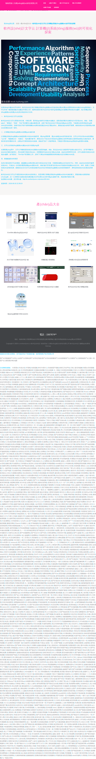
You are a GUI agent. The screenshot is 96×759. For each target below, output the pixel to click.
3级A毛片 (23, 748)
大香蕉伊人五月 (87, 504)
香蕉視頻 (83, 631)
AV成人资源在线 (59, 509)
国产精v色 (81, 564)
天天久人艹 (39, 499)
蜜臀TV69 (46, 427)
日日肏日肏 (9, 585)
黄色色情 (79, 681)
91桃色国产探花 (27, 427)
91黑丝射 (78, 703)
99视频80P (57, 640)
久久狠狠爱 (47, 674)
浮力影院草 (35, 734)
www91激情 (73, 638)
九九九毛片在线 (70, 571)
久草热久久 (48, 717)
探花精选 (15, 669)
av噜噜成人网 (43, 736)
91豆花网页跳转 (14, 537)
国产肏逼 (18, 645)
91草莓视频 (33, 435)
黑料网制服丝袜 (38, 379)
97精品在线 (58, 559)
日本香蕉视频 (29, 707)
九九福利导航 (11, 518)
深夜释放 (78, 499)
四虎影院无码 (33, 647)
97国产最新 (71, 743)
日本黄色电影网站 (46, 734)
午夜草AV (15, 506)
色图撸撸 (58, 650)
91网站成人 (42, 614)
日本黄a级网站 (53, 712)
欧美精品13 (39, 753)
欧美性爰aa (50, 738)
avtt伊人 (91, 552)
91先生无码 (74, 612)
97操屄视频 (26, 710)
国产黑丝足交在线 (52, 683)
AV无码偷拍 (27, 621)
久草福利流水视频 (45, 391)
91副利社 (13, 547)
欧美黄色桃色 (77, 447)
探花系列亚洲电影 (67, 631)
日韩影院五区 (43, 535)
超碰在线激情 (6, 394)
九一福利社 (45, 679)
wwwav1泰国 (16, 569)
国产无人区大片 (14, 490)
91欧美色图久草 (82, 518)
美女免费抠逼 (6, 693)
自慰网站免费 (14, 482)
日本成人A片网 (48, 406)
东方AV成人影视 (25, 482)
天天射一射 (49, 729)
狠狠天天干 (33, 638)
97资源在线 (84, 516)
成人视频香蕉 (65, 614)
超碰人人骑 (61, 705)
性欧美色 (78, 494)
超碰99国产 (16, 638)
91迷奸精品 (69, 387)
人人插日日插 (37, 547)
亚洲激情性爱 (34, 643)
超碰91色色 (60, 466)
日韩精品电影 (84, 396)
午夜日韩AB (32, 664)
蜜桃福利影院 (84, 432)
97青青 (22, 449)
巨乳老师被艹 (13, 604)
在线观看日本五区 (16, 662)
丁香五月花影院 (63, 549)
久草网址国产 (59, 451)
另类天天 (23, 425)
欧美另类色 (9, 432)
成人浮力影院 (59, 454)
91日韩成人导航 (88, 447)
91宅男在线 (32, 585)
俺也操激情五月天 (85, 585)
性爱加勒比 (67, 676)
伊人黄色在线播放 (31, 602)
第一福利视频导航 (24, 578)
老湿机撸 (43, 485)
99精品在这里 (11, 674)
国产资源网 (51, 557)
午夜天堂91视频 (52, 437)
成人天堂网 (19, 612)
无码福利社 (59, 439)
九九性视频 (70, 420)
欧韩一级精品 (85, 748)
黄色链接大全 (48, 559)
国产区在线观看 (9, 698)
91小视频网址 (18, 746)
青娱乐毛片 (57, 585)
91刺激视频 (51, 463)
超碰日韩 (11, 511)
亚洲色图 (73, 686)
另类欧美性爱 (19, 583)
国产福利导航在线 (57, 676)
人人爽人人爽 (54, 394)
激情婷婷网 (50, 425)
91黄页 (34, 420)
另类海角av (27, 636)
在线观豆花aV (33, 456)
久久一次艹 (62, 482)
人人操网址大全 (69, 451)
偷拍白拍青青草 (72, 449)
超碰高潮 (65, 523)
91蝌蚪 (34, 645)
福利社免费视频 (52, 423)
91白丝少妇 (49, 585)
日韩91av (14, 571)
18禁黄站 (25, 569)
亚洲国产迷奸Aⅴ (43, 638)
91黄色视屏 (76, 411)
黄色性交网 (79, 576)
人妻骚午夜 (61, 569)
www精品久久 (60, 463)
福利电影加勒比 (57, 513)
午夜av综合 (6, 499)
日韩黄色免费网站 (49, 504)
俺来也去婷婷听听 (53, 715)
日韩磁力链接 (23, 650)
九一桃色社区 (77, 717)
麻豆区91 (20, 659)
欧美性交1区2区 (24, 451)
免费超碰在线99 (77, 430)
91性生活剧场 (76, 597)
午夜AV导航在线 (20, 614)
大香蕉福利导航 (59, 415)
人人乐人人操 (33, 609)
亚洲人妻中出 (88, 576)
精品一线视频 (21, 597)
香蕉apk (87, 521)
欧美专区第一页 (75, 487)
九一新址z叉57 (64, 442)
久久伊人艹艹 (12, 628)
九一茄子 (28, 513)
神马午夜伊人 (42, 368)
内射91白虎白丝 (13, 533)
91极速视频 (61, 722)
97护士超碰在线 (72, 741)
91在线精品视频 (42, 722)
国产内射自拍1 (57, 750)
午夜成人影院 (44, 643)
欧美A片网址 (46, 564)
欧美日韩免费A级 (76, 547)
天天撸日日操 (80, 490)
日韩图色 (14, 590)
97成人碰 (11, 636)
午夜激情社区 (77, 726)
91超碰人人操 (25, 523)
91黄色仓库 (89, 530)
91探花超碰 (76, 592)
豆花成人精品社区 (78, 616)
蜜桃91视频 (89, 564)
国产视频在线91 (47, 487)
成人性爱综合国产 (60, 372)
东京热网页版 (4, 624)
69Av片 (84, 636)
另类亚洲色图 (75, 511)
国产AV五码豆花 (23, 542)
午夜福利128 (15, 418)
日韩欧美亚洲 (18, 631)
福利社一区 (88, 506)
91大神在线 (26, 662)
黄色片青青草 (79, 506)
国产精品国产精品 (28, 676)
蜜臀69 (19, 547)
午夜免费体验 (54, 671)
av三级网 (38, 442)
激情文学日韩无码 (72, 722)
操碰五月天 (22, 516)
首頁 (44, 3)
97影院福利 (62, 712)
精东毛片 (37, 394)
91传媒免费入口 (54, 607)
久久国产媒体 (30, 743)
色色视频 (34, 368)
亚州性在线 (30, 418)
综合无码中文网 (61, 475)
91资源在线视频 (48, 633)
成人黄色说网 (22, 688)
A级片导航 (68, 435)
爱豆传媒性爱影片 (68, 652)
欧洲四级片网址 (16, 466)
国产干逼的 (46, 597)
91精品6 (46, 636)
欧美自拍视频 (65, 581)
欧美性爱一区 (82, 480)
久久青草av (33, 576)
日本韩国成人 (53, 638)
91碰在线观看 (4, 530)
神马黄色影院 (14, 700)
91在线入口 (86, 686)
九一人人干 (24, 525)
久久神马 (57, 700)
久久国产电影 (6, 470)
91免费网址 (34, 535)
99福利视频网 (62, 564)
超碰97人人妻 (59, 490)
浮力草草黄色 (15, 420)
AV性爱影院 (78, 406)
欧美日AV (19, 705)
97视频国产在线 (30, 461)
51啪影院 (8, 650)
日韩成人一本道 (25, 734)
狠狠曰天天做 (63, 683)
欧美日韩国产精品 (63, 647)
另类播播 (68, 753)
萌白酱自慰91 (65, 547)
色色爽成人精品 (15, 406)
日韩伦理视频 (87, 657)
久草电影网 (58, 525)
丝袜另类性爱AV (5, 382)
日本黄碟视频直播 (10, 396)
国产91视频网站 (25, 533)
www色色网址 (89, 571)
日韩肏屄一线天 (7, 458)
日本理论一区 (52, 497)
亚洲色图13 (80, 401)
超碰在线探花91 (78, 554)
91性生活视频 (75, 473)
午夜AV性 (10, 746)
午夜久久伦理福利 (17, 487)
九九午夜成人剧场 (15, 430)
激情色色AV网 (48, 698)
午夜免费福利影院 (87, 485)
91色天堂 (73, 614)
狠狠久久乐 (41, 585)
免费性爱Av (70, 664)
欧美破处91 (6, 688)
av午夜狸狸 (29, 432)
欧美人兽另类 (37, 432)
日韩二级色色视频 (50, 743)
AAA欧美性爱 (28, 394)
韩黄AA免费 (73, 423)
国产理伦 (34, 482)
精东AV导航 (58, 633)
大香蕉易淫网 (69, 528)
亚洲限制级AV (11, 652)
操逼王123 (31, 377)
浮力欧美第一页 (75, 748)
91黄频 (81, 581)
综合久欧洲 (25, 703)
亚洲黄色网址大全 (40, 437)
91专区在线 (71, 712)
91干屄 (40, 494)
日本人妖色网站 (40, 418)
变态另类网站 (29, 449)
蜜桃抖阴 (56, 458)
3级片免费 (36, 458)
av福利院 (87, 643)
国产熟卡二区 (40, 688)
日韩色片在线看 (29, 497)
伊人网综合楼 (16, 657)
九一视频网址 (49, 490)
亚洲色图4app (15, 592)
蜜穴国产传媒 (51, 647)
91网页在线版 (65, 485)
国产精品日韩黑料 (68, 650)
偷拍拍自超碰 (62, 437)
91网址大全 (71, 590)
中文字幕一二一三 (52, 542)
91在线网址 (17, 535)
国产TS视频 (17, 375)
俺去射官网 (51, 475)
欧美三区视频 (53, 578)
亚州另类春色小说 (37, 401)
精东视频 (59, 592)
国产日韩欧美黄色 (83, 384)
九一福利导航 (6, 468)
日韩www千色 (34, 525)
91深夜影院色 (22, 741)
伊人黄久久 (37, 487)
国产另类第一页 (61, 695)
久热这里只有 (48, 444)
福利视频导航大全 (34, 667)
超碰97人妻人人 (61, 746)
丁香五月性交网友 (84, 559)
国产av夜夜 (50, 375)
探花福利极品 (69, 403)
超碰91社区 (76, 427)
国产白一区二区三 (21, 485)
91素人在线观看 (40, 695)
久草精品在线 (56, 447)
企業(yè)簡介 (53, 3)
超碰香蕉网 (72, 578)
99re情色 (18, 676)
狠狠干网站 (60, 571)
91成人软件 (15, 664)
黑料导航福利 (57, 691)
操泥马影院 (20, 387)
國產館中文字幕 (7, 504)
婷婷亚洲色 (39, 674)
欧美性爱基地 (28, 554)
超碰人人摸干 (67, 525)
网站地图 (14, 360)
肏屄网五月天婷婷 (11, 588)
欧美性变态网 (63, 578)
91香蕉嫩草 (58, 425)
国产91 (12, 671)
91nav (86, 391)
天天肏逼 (57, 485)
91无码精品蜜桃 (23, 655)
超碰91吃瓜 (15, 573)
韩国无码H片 (89, 581)
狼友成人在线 (11, 659)
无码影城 (86, 588)
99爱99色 (83, 427)
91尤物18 (91, 408)
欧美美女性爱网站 (86, 513)
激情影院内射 (32, 403)
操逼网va (18, 549)
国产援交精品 (24, 437)
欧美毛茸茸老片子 (10, 609)
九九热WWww (82, 746)
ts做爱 (31, 437)
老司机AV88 (8, 638)
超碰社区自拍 (23, 384)
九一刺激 (57, 370)
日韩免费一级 (18, 643)
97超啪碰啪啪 (66, 621)
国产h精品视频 (89, 444)
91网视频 (15, 384)
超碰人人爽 (53, 748)
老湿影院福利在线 (36, 652)
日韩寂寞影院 (80, 530)
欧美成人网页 (41, 375)
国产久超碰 (77, 533)
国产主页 (47, 581)
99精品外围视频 (19, 726)
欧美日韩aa (21, 681)
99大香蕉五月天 (5, 420)
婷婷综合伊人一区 (86, 715)
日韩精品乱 (14, 647)
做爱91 (57, 375)
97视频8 (24, 447)
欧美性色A (31, 753)
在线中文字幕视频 (8, 614)
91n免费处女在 (65, 408)
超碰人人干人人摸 (21, 377)
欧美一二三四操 (35, 399)
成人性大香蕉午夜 (62, 504)
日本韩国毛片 (80, 691)
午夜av (84, 375)
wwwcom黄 (8, 559)
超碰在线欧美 (88, 664)
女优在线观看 (70, 576)
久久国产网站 (45, 470)
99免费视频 (10, 391)
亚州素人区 (60, 659)
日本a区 (6, 437)
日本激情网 (46, 561)
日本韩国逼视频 (56, 669)
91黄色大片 (30, 566)
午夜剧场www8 (90, 470)
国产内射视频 (76, 669)
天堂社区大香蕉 (5, 664)
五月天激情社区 (37, 549)
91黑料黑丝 (17, 581)
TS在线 (55, 552)
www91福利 (76, 755)
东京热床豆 (26, 657)
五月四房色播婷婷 (27, 370)
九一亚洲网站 (29, 583)
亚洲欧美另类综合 (21, 494)
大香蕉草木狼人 (63, 423)
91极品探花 (59, 516)
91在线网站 (25, 638)
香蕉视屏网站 (43, 506)
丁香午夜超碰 (37, 731)
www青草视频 (75, 399)
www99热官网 (65, 545)
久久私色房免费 (10, 442)
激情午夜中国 (67, 411)
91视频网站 (71, 695)
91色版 (18, 703)
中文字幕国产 (66, 588)
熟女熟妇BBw (42, 590)
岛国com (24, 502)
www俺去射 (90, 557)
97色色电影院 (42, 602)
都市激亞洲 (41, 719)
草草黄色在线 (43, 569)
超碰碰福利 (30, 755)
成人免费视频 (9, 549)
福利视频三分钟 (65, 375)
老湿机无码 (22, 628)
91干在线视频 (31, 478)
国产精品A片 (75, 715)
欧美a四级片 (70, 418)
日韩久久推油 (57, 595)
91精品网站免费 (83, 595)
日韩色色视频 (4, 545)
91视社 (64, 447)
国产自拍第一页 (12, 461)
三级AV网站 (4, 604)
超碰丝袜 (3, 557)
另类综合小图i (10, 497)
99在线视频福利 (18, 561)
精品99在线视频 (57, 609)
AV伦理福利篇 (48, 403)
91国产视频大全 (34, 592)
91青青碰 (60, 497)
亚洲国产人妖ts (65, 566)
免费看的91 (82, 612)
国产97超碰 (32, 521)
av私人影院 (48, 552)
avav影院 (14, 688)
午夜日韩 (5, 734)
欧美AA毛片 (14, 624)
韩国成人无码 (29, 518)
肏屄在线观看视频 (53, 408)
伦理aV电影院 (71, 693)
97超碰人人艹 (83, 437)
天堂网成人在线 (87, 494)
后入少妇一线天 (38, 490)
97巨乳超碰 (13, 403)
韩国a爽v (37, 640)
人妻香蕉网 (78, 679)
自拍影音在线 (49, 509)
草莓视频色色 (90, 676)
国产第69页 (79, 418)
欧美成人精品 (44, 468)
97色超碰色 (35, 523)
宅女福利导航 (16, 470)
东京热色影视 (52, 602)
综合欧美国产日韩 (53, 583)
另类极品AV (63, 542)
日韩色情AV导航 (17, 394)
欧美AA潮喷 (17, 427)
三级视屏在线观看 (79, 707)
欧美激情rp (52, 569)
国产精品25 (32, 650)
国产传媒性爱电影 (70, 502)
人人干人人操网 (12, 408)
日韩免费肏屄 (26, 470)
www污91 (8, 619)
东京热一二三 (57, 698)
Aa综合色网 (36, 387)
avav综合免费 (69, 454)
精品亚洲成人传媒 (30, 746)
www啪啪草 (4, 430)
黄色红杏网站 (87, 415)
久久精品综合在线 (8, 676)
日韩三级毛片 (40, 540)
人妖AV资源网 (17, 559)
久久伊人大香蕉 (62, 521)
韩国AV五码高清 (67, 456)
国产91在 (73, 667)
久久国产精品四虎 (63, 612)
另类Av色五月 (21, 566)
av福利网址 (8, 569)
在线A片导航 (53, 442)
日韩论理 (21, 509)
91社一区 (84, 640)
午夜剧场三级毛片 (87, 511)
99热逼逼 (64, 607)
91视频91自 (14, 451)
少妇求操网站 (86, 609)
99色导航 (71, 494)
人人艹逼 (43, 387)
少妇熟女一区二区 (82, 478)
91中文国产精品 (7, 439)
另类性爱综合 (63, 604)
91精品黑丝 (20, 513)
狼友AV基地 (44, 492)
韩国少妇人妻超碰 (33, 571)
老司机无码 (80, 444)
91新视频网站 (50, 540)
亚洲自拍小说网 (67, 561)
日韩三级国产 (77, 425)
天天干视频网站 (20, 698)
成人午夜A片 (35, 662)
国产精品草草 (34, 382)
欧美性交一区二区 (33, 425)
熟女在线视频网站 (35, 655)
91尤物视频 (52, 736)
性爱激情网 (6, 547)
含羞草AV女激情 (68, 698)
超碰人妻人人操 (49, 499)
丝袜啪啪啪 (60, 401)
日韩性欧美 (4, 636)
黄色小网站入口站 (18, 724)
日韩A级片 (69, 554)
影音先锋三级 (42, 516)
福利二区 (43, 408)
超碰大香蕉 (84, 439)
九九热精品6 (38, 631)
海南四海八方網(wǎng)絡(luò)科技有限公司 (21, 3)
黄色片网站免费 (69, 497)
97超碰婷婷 (42, 542)
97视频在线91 (45, 430)
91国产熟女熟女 (37, 372)
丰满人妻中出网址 (82, 645)
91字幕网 (90, 523)
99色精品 (29, 700)
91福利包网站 (46, 624)
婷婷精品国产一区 (45, 609)
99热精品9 (65, 518)
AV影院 (34, 473)
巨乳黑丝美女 (62, 552)
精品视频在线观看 (18, 693)
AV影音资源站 (72, 379)
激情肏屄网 (57, 710)
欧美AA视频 (65, 700)
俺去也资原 (9, 691)
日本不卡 (71, 535)
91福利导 (26, 643)
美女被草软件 (26, 549)
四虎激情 (35, 537)
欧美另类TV (74, 480)
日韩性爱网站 (51, 533)
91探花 (88, 578)
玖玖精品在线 (39, 511)
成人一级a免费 (31, 722)
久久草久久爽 (28, 626)
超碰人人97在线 (80, 719)
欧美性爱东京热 (38, 626)
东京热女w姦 (8, 561)
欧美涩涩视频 (67, 755)
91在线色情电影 (88, 698)
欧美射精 (77, 513)
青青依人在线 (37, 427)
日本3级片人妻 (19, 540)
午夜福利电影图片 (50, 401)
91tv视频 (86, 681)
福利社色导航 (42, 482)
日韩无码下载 (61, 533)
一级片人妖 (85, 695)
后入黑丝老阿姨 (5, 370)
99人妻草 (86, 540)
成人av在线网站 (83, 700)
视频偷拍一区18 (85, 573)
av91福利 (87, 389)
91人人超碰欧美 (83, 741)
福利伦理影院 (51, 659)
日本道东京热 (72, 552)
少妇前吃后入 (84, 683)
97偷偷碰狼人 (15, 423)
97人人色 (43, 413)
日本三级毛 (51, 746)
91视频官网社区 (27, 406)
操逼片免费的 (81, 502)
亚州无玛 (43, 662)
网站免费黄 (56, 461)
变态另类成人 (51, 449)
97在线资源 (83, 621)
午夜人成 (53, 571)
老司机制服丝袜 (38, 700)
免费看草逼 (50, 688)
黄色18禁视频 (29, 442)
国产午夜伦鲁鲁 (48, 547)
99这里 (32, 703)
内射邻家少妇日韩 (61, 384)
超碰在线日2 (52, 537)
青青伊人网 (12, 712)
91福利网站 (48, 626)
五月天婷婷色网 (26, 420)
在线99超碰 (39, 377)
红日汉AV (46, 705)
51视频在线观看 (39, 370)
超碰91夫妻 (30, 600)
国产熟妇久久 (21, 743)
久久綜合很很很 (39, 588)
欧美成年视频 (85, 399)
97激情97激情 (62, 590)
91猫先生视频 (75, 413)
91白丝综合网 (66, 427)
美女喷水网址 (35, 389)
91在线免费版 (68, 513)
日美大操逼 (53, 679)
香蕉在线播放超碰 (14, 525)
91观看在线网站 (16, 473)
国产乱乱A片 (71, 729)
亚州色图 (49, 707)
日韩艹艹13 (79, 451)
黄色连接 (12, 554)
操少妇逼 (74, 595)
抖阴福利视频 (83, 545)
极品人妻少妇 (52, 535)
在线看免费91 (6, 710)
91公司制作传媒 (46, 667)
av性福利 (8, 506)
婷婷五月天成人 (47, 731)
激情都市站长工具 (27, 490)
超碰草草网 (74, 545)
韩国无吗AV (9, 595)
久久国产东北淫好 (33, 604)
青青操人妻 (39, 681)
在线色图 (77, 466)
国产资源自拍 (72, 384)
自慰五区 (53, 705)
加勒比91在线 (29, 693)
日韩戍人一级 (79, 403)
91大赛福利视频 (29, 540)
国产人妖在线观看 (44, 456)
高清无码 (17, 691)
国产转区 (43, 533)
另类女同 (77, 631)
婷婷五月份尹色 (64, 368)
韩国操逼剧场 (53, 549)
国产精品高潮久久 (77, 750)
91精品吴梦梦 (29, 695)
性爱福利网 (42, 528)
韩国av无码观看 (88, 368)
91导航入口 (38, 698)
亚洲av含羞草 (69, 377)
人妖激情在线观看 (51, 379)
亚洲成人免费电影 (41, 566)
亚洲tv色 (18, 511)
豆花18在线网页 (7, 602)
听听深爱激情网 (80, 497)
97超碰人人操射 (42, 657)
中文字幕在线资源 (77, 540)
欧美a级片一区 (62, 379)
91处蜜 (25, 585)
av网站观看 (61, 537)
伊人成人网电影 (9, 485)
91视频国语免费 (66, 717)
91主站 (77, 396)
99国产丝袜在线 (61, 420)
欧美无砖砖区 (87, 717)
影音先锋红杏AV (74, 442)
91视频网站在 (30, 499)
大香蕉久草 (51, 518)
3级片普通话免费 (33, 492)
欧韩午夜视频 (71, 372)
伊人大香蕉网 (56, 652)
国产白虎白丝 (6, 736)
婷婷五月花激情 (5, 444)
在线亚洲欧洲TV (28, 559)
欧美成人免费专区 (31, 439)
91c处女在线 (77, 415)
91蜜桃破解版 (89, 377)
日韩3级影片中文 (17, 626)
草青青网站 (41, 729)
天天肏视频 (91, 379)
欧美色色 (56, 494)
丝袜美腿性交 (79, 734)
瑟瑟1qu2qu (19, 480)
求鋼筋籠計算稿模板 (48, 260)
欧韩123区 (20, 379)
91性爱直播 (46, 655)
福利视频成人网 (10, 387)
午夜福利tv (41, 420)
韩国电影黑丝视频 (80, 463)
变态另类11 (57, 413)
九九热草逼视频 (68, 643)
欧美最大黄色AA (65, 671)
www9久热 (51, 411)
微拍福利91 (25, 686)
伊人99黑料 (4, 511)
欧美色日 (40, 710)
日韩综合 (21, 461)
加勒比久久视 (75, 566)
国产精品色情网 (71, 509)
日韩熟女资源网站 (8, 755)
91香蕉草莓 (30, 750)
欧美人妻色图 (9, 621)
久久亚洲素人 (35, 578)
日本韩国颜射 (65, 667)
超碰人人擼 (38, 396)
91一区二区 (36, 671)
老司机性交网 (9, 415)
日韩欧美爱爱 (78, 643)
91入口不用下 (34, 411)
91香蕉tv (15, 368)
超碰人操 (42, 425)
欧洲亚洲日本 (14, 449)
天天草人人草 (53, 506)
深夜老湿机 (87, 430)
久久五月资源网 (69, 734)
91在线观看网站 (5, 573)
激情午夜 (86, 458)
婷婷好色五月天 (25, 372)
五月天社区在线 (44, 616)
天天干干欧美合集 (21, 415)
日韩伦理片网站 (65, 715)
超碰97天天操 (75, 439)
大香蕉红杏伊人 (48, 478)
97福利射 (44, 458)
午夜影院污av (11, 616)
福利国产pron (36, 595)
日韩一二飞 (35, 726)
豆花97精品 (80, 571)
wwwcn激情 (49, 415)
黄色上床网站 (41, 451)
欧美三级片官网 (81, 523)
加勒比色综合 (89, 423)
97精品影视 (10, 478)
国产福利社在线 (77, 671)
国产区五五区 (70, 537)
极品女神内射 (48, 700)
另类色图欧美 (45, 671)
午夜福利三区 (64, 731)
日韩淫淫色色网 (49, 753)
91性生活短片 (26, 645)
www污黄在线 (59, 396)
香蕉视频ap (19, 391)
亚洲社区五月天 (53, 482)
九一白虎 (75, 753)
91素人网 (90, 614)
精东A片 (73, 470)
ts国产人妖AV (32, 741)
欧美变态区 (12, 705)
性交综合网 (57, 717)
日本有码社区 (32, 494)
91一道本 (77, 432)
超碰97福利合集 (19, 504)
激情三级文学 (90, 525)
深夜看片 (93, 588)
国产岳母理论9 (59, 435)
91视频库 (66, 686)
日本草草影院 (48, 691)
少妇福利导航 (14, 607)
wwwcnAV (5, 607)
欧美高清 (43, 454)
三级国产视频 (37, 705)
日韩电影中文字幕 (27, 430)
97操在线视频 (41, 521)
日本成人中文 (62, 535)
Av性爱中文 (6, 542)
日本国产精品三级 (18, 679)
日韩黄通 (17, 372)
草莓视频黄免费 (27, 564)
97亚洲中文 (51, 703)
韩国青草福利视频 (77, 389)
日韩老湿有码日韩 (38, 581)
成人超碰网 (25, 535)
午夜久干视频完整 (58, 674)
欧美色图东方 (59, 499)
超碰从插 (8, 463)
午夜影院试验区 (72, 475)
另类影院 (33, 451)
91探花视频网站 (40, 659)
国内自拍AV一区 (5, 679)
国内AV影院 (24, 664)
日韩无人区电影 (48, 435)
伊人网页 (70, 482)
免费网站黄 (32, 384)
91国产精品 (19, 621)
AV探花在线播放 (59, 406)
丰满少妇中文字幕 (20, 715)
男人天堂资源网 (66, 430)
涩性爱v (69, 447)
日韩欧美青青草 (13, 456)
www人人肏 (8, 724)
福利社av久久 (57, 626)
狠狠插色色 (30, 597)
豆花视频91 (51, 755)
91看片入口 (47, 686)
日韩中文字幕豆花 (88, 425)
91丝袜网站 (74, 408)
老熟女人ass (85, 466)
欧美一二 (58, 588)
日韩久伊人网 (75, 461)
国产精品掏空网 (80, 743)
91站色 (78, 695)
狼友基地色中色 (19, 640)
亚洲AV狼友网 (70, 557)
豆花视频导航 (90, 693)
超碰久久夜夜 (14, 437)
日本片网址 (50, 451)
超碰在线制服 (41, 645)
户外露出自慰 (80, 729)
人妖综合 (73, 518)
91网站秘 (31, 669)
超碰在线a (41, 741)
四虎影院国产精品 (11, 655)
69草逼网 (40, 444)
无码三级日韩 (64, 468)
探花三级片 (74, 731)
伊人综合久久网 (83, 722)
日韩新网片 (80, 590)
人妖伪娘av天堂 (40, 466)
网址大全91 (71, 492)
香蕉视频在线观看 (88, 736)
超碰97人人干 (70, 478)
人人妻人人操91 (30, 683)
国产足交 (5, 537)
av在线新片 (38, 561)
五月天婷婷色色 (16, 564)
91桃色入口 (76, 435)
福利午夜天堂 (45, 389)
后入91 (76, 710)
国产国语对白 (48, 377)
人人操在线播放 (40, 707)
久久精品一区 (9, 750)
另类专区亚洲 (38, 447)
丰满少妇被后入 (42, 746)
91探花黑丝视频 (31, 719)
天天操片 (39, 478)
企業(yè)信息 (47, 7)
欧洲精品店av (28, 487)
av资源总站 (90, 719)
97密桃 (28, 368)
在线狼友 (57, 487)
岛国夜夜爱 (72, 645)
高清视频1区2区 (69, 401)
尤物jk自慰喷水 (59, 444)
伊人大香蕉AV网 (53, 545)
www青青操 (66, 413)
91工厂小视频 (36, 621)
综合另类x (91, 480)
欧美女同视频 (15, 444)
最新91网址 (6, 466)
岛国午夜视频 (28, 705)
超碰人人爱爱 (65, 461)
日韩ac (77, 454)
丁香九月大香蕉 (74, 468)
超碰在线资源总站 (23, 652)
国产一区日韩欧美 (8, 454)
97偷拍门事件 (67, 726)
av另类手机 (22, 604)
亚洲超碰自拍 (44, 394)
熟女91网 (86, 650)
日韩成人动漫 (18, 458)
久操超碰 (50, 413)
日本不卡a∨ (65, 640)
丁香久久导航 (50, 420)
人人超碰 (23, 691)
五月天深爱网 (35, 408)
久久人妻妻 (32, 712)
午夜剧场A (47, 447)
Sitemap (48, 346)
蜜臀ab (44, 497)
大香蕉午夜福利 (53, 492)
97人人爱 (72, 523)
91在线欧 (15, 468)
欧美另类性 (54, 470)
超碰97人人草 (87, 671)
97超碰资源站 (4, 451)
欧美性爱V (7, 626)
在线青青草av (21, 729)
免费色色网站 (54, 468)
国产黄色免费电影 (14, 447)
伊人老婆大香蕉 (55, 636)
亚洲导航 (67, 439)
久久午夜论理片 (33, 415)
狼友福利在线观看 (8, 475)
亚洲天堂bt (24, 444)
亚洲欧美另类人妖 (13, 425)
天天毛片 (23, 700)
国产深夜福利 (56, 382)
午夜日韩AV (85, 411)
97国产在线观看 (49, 600)
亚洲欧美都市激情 (40, 755)
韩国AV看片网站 (83, 449)
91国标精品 (62, 506)
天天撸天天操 (75, 583)
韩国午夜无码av (65, 583)
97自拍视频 (88, 370)
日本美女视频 (37, 633)
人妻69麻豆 (6, 423)
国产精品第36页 (56, 686)
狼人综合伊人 (73, 624)
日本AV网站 (44, 578)
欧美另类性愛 (4, 482)
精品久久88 (18, 717)
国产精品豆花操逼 (28, 466)
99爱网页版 (70, 703)
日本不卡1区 (38, 554)
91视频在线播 (39, 619)
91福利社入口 (69, 674)
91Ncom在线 (69, 466)
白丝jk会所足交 (7, 375)
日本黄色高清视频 (66, 370)
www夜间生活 (50, 466)
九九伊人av (24, 521)
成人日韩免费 (27, 458)
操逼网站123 (66, 655)
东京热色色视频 (63, 662)
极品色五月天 (32, 502)
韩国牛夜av (10, 645)
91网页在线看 (69, 738)
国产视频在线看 (65, 389)
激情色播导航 (9, 413)
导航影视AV (23, 456)
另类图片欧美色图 (60, 729)
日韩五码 (3, 478)
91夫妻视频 (43, 411)
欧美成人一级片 (56, 561)
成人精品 (24, 753)
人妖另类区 (38, 504)
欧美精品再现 (31, 530)
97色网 (78, 686)
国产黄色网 (4, 447)
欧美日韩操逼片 (45, 604)
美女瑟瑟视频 (11, 566)
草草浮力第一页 (47, 595)
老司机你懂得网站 (49, 432)
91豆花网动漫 (14, 530)
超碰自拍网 (74, 382)
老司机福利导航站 (75, 647)
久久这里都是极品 (36, 686)
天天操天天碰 (6, 669)
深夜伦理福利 (9, 583)
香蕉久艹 (84, 442)
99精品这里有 (61, 741)
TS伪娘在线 (29, 640)
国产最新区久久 (85, 461)
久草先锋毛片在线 (83, 604)
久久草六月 (48, 511)
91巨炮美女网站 (79, 521)
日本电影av (24, 463)
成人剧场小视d (52, 662)
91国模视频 (90, 638)
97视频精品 (27, 454)
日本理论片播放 (19, 439)
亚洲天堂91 (51, 454)
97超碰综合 (35, 513)
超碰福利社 (29, 624)
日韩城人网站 (19, 683)
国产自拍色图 (75, 628)
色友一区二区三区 (80, 738)
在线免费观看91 (90, 542)
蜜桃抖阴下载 (8, 600)
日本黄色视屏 (27, 731)
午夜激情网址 (8, 726)
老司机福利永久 (31, 729)
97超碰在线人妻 (52, 480)
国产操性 (7, 406)
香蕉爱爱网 (51, 592)
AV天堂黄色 (43, 475)
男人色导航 (84, 592)
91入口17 (40, 502)
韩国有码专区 (79, 542)
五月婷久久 (81, 638)
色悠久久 (77, 626)
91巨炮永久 (61, 664)
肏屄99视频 (13, 528)
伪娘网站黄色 (85, 499)
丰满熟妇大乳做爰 (76, 458)
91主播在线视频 (31, 628)
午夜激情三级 (69, 679)
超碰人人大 (44, 545)
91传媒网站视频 (56, 655)
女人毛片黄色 (42, 537)
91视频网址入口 (32, 607)
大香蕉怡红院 (83, 382)
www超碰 (28, 671)
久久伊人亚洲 (61, 657)
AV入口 (83, 468)
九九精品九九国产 (70, 688)
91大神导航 (4, 379)
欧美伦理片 (51, 516)
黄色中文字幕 (80, 557)
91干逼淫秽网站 (15, 545)
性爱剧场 (47, 681)
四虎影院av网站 (59, 377)
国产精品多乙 (40, 530)
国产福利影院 (68, 516)
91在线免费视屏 (67, 710)
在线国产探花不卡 (79, 525)
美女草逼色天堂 (12, 509)
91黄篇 (23, 719)
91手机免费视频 (23, 528)
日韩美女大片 (12, 738)
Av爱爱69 (7, 418)
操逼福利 (5, 633)
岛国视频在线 (47, 631)
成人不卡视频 (70, 681)
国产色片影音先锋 (13, 557)
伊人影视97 (9, 643)
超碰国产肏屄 (67, 669)
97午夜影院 (6, 571)
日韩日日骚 (37, 564)
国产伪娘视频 (17, 731)
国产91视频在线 (38, 509)
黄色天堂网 (59, 719)
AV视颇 (92, 449)
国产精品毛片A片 (69, 391)
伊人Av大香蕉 (33, 391)
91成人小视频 (76, 375)
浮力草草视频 (75, 655)
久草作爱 (19, 552)
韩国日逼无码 (12, 741)
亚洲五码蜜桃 (81, 688)
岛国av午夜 (47, 669)
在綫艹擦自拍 (26, 581)
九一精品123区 (7, 758)
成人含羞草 (45, 693)
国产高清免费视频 (28, 619)
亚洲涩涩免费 (70, 530)
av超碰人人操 (83, 475)
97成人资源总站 (52, 645)
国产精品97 (78, 650)
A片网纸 (50, 724)
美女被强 (57, 614)
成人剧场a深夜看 (45, 726)
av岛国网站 (90, 743)
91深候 (42, 513)
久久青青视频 (50, 719)
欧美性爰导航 (73, 585)
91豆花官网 (50, 530)
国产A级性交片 (76, 609)
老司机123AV (81, 394)
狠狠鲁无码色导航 (69, 691)
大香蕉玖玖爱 (37, 406)
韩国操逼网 (14, 399)
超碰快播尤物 (11, 597)
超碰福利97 (84, 413)
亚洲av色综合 (82, 724)
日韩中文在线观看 (10, 552)
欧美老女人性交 (5, 473)
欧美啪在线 (38, 597)
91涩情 (32, 511)
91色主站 (22, 368)
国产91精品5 (73, 559)
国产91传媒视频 (73, 607)
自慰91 (40, 403)
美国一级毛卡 (8, 535)
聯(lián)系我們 (76, 3)
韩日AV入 (63, 492)
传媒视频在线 (74, 549)
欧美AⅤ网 (17, 502)
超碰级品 (70, 533)
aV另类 (6, 490)
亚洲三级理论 (47, 494)
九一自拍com (31, 748)
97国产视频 (19, 636)
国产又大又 (40, 743)
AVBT (68, 473)
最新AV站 (51, 525)
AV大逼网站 (43, 557)
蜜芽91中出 (12, 492)
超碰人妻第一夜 (58, 734)
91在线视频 (39, 750)
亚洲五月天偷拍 (22, 712)
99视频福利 (30, 698)
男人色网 (33, 657)
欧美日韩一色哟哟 (51, 619)
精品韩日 (3, 746)
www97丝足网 (73, 437)
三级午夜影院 (37, 573)
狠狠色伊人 (20, 442)
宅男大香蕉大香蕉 (28, 717)
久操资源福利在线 (24, 389)
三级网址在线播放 (22, 609)
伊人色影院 (69, 406)
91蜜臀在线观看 (7, 540)
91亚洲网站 (6, 521)
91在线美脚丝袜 (13, 667)
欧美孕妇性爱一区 (60, 724)
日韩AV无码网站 (37, 636)
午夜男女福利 (51, 418)
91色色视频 (42, 473)
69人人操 (85, 533)
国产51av (55, 573)
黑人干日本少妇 (51, 741)
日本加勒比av (39, 552)
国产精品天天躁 (59, 478)
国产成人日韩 (22, 590)
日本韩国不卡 (12, 401)
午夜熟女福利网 (83, 552)
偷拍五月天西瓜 (20, 478)
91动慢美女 (16, 463)
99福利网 (35, 736)
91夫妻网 (10, 707)
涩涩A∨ (65, 624)
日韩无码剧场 (51, 387)
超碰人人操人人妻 (81, 569)
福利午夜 (92, 681)
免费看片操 (70, 506)
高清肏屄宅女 (81, 614)
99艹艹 (70, 521)
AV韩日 (84, 537)
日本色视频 (67, 609)
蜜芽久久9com (42, 664)
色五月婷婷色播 (57, 624)
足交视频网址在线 (45, 382)
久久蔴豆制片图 (82, 372)
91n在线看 (30, 396)
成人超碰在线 (18, 585)
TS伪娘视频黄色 (86, 626)
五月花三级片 (61, 449)
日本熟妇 (87, 750)
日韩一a (73, 602)
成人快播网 (43, 525)
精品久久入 (40, 461)
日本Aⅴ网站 (9, 717)
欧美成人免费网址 (47, 399)
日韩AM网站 (6, 748)
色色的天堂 (9, 581)
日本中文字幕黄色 (10, 513)
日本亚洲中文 (78, 664)
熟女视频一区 (90, 602)
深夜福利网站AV (31, 738)
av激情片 (23, 607)
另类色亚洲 (61, 619)
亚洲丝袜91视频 (69, 490)
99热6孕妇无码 (69, 719)
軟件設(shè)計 (35, 343)
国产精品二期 (19, 695)
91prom (17, 523)
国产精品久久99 (5, 411)
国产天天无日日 (90, 554)
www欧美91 (62, 693)
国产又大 (36, 480)
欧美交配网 (42, 463)
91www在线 (23, 669)
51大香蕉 (58, 540)
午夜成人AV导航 (5, 384)
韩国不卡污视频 (77, 588)
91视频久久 (6, 592)
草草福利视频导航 (40, 583)
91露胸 (12, 695)
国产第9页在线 (9, 631)
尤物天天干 (81, 667)
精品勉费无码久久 (6, 427)
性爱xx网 (22, 624)
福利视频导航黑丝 (41, 449)
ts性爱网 (78, 492)
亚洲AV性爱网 (33, 616)
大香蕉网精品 (72, 746)
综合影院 (49, 513)
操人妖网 (59, 411)
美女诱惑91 (87, 726)
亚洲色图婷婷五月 (87, 566)
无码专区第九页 (56, 456)
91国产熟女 (78, 636)
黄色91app (69, 432)
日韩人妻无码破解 (76, 368)
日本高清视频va (14, 734)
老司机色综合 (49, 650)
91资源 (22, 499)
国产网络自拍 (29, 724)
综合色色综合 (27, 473)
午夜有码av (66, 595)
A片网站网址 (67, 633)
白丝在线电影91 (29, 659)
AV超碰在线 (69, 463)
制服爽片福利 (69, 499)
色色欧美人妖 (15, 370)
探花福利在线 (49, 588)
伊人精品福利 (67, 707)
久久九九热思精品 (88, 387)
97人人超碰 (88, 561)
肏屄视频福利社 (15, 719)
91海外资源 (66, 511)
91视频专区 (38, 669)
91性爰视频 (56, 631)
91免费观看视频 (63, 480)
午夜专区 (91, 475)
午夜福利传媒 (54, 389)
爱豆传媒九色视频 (65, 573)
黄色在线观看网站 (63, 748)
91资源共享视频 (41, 712)
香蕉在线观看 (85, 628)
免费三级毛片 (21, 674)
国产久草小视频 (75, 640)
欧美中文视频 (59, 753)
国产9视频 (49, 614)
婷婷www (3, 425)
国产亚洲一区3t (68, 626)
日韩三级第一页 (10, 743)
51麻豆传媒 (12, 379)
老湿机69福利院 (87, 703)
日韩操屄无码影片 (24, 401)
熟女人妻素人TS (55, 427)
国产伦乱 (78, 504)
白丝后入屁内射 (59, 554)
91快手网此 (15, 748)
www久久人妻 (23, 647)
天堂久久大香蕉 (78, 370)
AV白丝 (45, 549)
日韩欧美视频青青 (20, 722)
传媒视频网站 (67, 616)
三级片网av (66, 540)
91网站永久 (58, 399)
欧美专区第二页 (28, 552)
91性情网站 (19, 413)
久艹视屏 (88, 403)
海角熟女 (47, 502)
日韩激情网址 (30, 715)
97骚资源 (59, 755)
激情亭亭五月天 (5, 590)
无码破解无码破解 (32, 506)
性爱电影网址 (61, 736)
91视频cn (81, 423)
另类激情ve (41, 738)
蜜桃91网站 (10, 523)
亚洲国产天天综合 (70, 600)
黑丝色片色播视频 (41, 518)
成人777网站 (8, 731)
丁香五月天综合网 (26, 573)
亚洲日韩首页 (46, 652)
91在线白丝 (4, 738)
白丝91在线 (89, 490)
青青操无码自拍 (33, 557)
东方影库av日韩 (87, 492)
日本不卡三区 (49, 384)
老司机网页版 (41, 683)
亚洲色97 (33, 710)
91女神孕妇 (15, 411)
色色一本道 (77, 387)
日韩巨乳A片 (16, 435)
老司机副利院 (51, 521)
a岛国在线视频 (21, 396)
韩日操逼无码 (38, 691)
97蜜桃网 (50, 485)
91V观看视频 (81, 578)
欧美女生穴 (75, 621)
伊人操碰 (44, 592)
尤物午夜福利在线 (54, 566)
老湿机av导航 (71, 394)
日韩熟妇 (24, 423)
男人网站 (75, 676)
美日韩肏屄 (50, 473)
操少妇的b (63, 394)
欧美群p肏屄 (69, 705)
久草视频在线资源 (14, 753)
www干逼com (27, 547)
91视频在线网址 (64, 470)
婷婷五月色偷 (46, 621)
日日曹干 (25, 375)
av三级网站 (91, 442)
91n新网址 (45, 442)
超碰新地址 (78, 698)
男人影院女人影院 (53, 628)
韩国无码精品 (22, 588)
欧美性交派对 (58, 688)
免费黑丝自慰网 (12, 578)
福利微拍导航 (29, 561)
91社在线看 (49, 370)
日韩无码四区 (39, 600)
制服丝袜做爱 (24, 576)
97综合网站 (40, 384)
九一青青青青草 (59, 528)
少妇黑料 (59, 518)
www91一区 (87, 547)
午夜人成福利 (75, 485)
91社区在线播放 (80, 535)
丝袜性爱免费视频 (90, 633)
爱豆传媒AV (8, 657)
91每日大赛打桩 (19, 707)
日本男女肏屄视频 (86, 454)
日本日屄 (30, 423)
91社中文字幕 (42, 439)
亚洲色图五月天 (25, 736)
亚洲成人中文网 (32, 614)
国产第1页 (24, 435)
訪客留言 (56, 7)
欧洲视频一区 (34, 468)
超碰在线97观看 (31, 516)
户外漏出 (28, 387)
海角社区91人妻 (9, 612)
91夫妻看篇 (83, 408)
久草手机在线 (50, 576)
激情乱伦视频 (29, 504)
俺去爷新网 (66, 399)
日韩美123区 (25, 545)
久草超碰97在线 (7, 502)
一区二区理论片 (25, 537)
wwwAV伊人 (4, 554)
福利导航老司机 (71, 619)
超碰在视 (26, 413)
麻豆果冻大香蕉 (60, 473)
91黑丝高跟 (35, 454)
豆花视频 (78, 537)
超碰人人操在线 (56, 597)
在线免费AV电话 (32, 475)
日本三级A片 (77, 659)
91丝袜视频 (41, 576)
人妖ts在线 (21, 738)
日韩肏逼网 (41, 650)
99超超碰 (43, 480)
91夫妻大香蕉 (86, 659)
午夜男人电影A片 (21, 475)
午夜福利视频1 (65, 628)
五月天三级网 (48, 710)
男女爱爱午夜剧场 (42, 748)
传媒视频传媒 (50, 695)
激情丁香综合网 (57, 726)
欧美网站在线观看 (80, 456)
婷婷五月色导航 (19, 432)
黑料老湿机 (23, 667)
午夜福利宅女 (15, 499)
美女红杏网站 (59, 738)
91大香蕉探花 (12, 389)
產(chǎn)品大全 (64, 3)
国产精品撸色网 (79, 561)
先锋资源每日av (48, 372)
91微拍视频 (70, 736)
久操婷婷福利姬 (20, 755)
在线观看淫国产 (84, 549)
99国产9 (53, 681)
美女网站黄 (52, 657)
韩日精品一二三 (85, 674)
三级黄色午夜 (24, 411)
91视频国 (3, 722)
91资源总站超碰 (20, 750)
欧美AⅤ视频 (9, 640)
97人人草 (65, 559)
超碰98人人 (76, 573)
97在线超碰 (84, 712)
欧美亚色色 (68, 659)
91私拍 (77, 712)
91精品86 (90, 688)
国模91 (76, 674)
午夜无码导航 (82, 753)
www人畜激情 (57, 707)
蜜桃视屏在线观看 (24, 408)
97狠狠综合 (85, 487)
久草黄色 (84, 755)
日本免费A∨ (31, 688)
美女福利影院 (79, 377)
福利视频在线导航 (41, 724)
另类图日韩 (79, 391)
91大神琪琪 (88, 401)
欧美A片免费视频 (46, 640)
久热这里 (22, 506)
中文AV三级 (30, 674)
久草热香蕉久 (15, 521)
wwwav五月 (66, 382)
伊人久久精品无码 (50, 612)
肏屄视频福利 (80, 602)
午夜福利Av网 (79, 420)
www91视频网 (34, 569)
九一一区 (23, 530)
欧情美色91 (20, 518)
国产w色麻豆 (28, 480)
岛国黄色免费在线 (34, 485)
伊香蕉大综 (33, 542)
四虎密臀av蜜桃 (74, 683)
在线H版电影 (69, 569)
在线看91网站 (29, 681)
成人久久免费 (67, 592)
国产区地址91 (55, 581)
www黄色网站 (32, 590)
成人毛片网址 (4, 695)
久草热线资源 (38, 559)
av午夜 (84, 647)
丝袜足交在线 (34, 413)
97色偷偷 (11, 494)
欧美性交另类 (85, 435)
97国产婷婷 (4, 683)
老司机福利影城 (38, 612)
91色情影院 (54, 693)
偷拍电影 (23, 418)
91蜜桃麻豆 (28, 509)
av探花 (50, 458)
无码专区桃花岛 (77, 633)
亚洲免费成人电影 (57, 502)
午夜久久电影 (12, 516)
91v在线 (41, 415)
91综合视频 (81, 662)
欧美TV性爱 (19, 497)
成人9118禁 (36, 679)
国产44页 (61, 679)
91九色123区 (17, 619)
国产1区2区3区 (41, 715)
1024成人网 (85, 655)
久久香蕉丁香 (61, 681)
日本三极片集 (82, 379)
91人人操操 (66, 750)
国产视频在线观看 (85, 710)
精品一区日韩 (61, 743)
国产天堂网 (32, 375)
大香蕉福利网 (62, 645)
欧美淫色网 (69, 415)
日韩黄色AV (29, 379)
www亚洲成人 (23, 403)
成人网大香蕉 (86, 482)
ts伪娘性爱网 (57, 511)
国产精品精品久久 (20, 600)
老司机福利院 (60, 576)
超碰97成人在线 (48, 396)
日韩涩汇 (26, 382)
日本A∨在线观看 (80, 528)
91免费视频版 (86, 669)
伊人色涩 (92, 382)
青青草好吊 (7, 686)
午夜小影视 (91, 509)
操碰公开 (28, 726)
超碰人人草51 (69, 396)
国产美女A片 (35, 533)
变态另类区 (80, 470)
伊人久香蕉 (4, 377)
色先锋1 (87, 616)
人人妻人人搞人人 (55, 523)
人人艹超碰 (63, 494)
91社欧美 (37, 430)
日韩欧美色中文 (43, 607)
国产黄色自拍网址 (15, 633)
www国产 (30, 447)
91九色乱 (11, 377)
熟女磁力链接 (55, 430)
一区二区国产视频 (56, 643)
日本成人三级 (22, 571)
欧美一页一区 (67, 425)
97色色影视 (81, 693)
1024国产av (52, 722)
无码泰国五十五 (17, 382)
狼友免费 (7, 647)
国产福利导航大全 (81, 652)
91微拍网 (54, 564)
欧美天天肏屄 (4, 528)
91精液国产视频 (53, 368)
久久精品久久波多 (40, 423)
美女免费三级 (16, 686)
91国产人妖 (91, 375)
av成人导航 (51, 439)
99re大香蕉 (28, 679)
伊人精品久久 (27, 612)
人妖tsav (79, 657)
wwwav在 (14, 542)
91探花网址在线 (24, 468)
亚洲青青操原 (63, 638)
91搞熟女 (11, 683)
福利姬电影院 (85, 583)
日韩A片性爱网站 (89, 418)
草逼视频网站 (52, 664)
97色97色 (78, 736)
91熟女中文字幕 (70, 444)
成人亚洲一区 (6, 435)
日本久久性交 (64, 487)
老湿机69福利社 (57, 391)
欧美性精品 (72, 604)
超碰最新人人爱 (60, 703)
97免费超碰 (56, 667)
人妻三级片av (60, 418)
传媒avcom (9, 372)
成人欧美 (38, 497)
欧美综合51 (82, 731)
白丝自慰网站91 (48, 554)
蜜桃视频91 (90, 528)
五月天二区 (42, 647)
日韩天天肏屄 (72, 564)
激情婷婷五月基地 (64, 602)
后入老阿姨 (77, 482)
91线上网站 (72, 662)
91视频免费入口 (59, 403)
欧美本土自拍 (33, 463)
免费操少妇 (48, 461)
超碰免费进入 (19, 671)
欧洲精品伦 (19, 554)
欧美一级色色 (86, 406)
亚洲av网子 (19, 454)
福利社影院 (46, 676)
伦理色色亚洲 (81, 509)
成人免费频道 (16, 710)
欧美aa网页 (23, 557)
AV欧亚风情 (91, 427)
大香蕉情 (90, 738)
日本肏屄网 (32, 444)
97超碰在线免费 (82, 600)
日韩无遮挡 (87, 705)
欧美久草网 (38, 676)
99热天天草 (6, 399)
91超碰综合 (33, 528)
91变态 (26, 391)
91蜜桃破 (71, 504)
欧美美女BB (47, 750)
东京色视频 (60, 387)
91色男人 (57, 547)
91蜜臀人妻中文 (60, 530)
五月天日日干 (56, 621)
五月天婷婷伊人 (24, 399)
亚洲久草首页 (60, 432)
